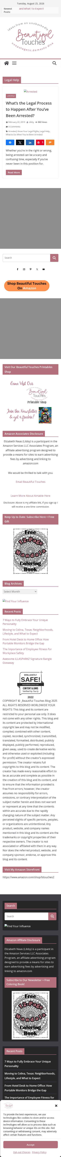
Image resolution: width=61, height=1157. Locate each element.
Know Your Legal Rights (28, 131)
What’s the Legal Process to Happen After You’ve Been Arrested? (29, 109)
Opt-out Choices (21, 1152)
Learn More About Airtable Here (30, 495)
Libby (31, 122)
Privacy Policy (39, 1152)
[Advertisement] (30, 218)
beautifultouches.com (30, 684)
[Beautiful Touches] (6, 63)
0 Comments (14, 126)
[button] (56, 1105)
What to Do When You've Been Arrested (24, 134)
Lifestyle (11, 96)
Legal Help (45, 131)
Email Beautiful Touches (30, 482)
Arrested (12, 131)
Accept (30, 1144)
